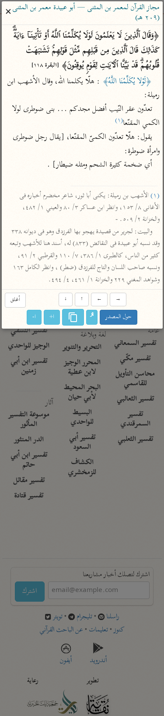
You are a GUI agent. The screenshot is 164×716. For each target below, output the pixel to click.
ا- (34, 317)
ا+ (51, 317)
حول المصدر (118, 317)
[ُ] (92, 317)
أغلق (15, 300)
